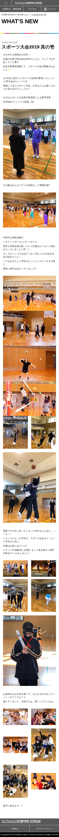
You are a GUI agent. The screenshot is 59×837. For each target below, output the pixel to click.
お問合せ (14, 828)
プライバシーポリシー (44, 828)
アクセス (32, 9)
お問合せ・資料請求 (11, 9)
